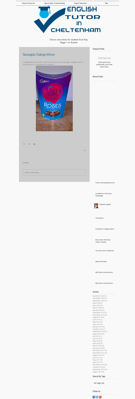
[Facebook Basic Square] (94, 397)
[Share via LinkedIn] (34, 144)
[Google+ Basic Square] (100, 397)
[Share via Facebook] (24, 144)
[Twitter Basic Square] (97, 397)
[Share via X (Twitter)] (29, 144)
